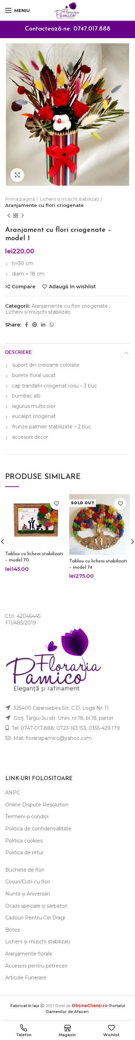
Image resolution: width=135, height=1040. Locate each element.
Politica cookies (24, 841)
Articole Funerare (25, 978)
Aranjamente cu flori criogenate (44, 205)
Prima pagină (20, 199)
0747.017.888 (91, 29)
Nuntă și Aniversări (27, 894)
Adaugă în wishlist (72, 286)
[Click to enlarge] (17, 175)
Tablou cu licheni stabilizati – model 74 (98, 564)
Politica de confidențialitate (38, 828)
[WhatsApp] (51, 324)
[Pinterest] (34, 324)
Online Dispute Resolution (37, 805)
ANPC (12, 792)
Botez (12, 930)
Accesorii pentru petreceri (36, 966)
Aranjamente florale (28, 954)
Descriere (18, 352)
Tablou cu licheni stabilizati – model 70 (34, 557)
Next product (22, 215)
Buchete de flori (24, 870)
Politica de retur (24, 852)
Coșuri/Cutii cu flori (27, 882)
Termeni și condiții (26, 816)
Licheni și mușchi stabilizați (69, 199)
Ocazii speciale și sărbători (36, 906)
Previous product (8, 215)
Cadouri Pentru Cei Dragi (35, 918)
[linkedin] (43, 324)
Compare (23, 286)
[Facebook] (26, 324)
